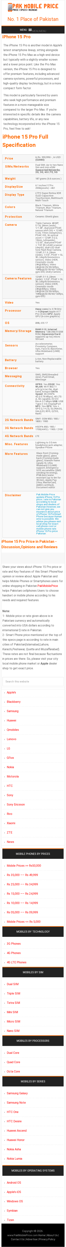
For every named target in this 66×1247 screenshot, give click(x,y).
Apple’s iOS (14, 1192)
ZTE (9, 832)
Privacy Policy (47, 1239)
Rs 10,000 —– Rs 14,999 (22, 903)
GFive (10, 758)
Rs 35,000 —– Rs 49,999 (22, 875)
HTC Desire (14, 1121)
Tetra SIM (13, 1003)
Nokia (10, 767)
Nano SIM (13, 1031)
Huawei (11, 720)
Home (42, 1235)
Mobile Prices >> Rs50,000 (24, 865)
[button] (39, 31)
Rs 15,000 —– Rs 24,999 (22, 893)
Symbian (12, 1210)
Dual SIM (13, 984)
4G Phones (14, 953)
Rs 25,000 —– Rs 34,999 (22, 884)
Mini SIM (12, 1012)
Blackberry (14, 702)
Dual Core (13, 1053)
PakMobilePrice (47, 586)
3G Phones (14, 943)
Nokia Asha (14, 1149)
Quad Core (13, 1062)
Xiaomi (11, 823)
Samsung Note (16, 1102)
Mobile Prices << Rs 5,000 (24, 921)
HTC (10, 786)
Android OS (14, 1182)
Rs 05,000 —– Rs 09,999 (22, 912)
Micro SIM (13, 1021)
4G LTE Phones (16, 962)
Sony (10, 795)
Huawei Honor (16, 1140)
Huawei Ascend (17, 1130)
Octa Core (13, 1071)
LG (8, 748)
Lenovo (11, 739)
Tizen (10, 1220)
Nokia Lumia (14, 1158)
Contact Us (18, 1239)
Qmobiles (13, 730)
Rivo (9, 814)
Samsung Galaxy (17, 1093)
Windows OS (15, 1201)
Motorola (13, 776)
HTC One (13, 1112)
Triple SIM (13, 993)
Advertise (31, 1239)
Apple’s (11, 692)
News (10, 842)
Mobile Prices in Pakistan (33, 7)
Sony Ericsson (16, 804)
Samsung (13, 711)
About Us (52, 1235)
